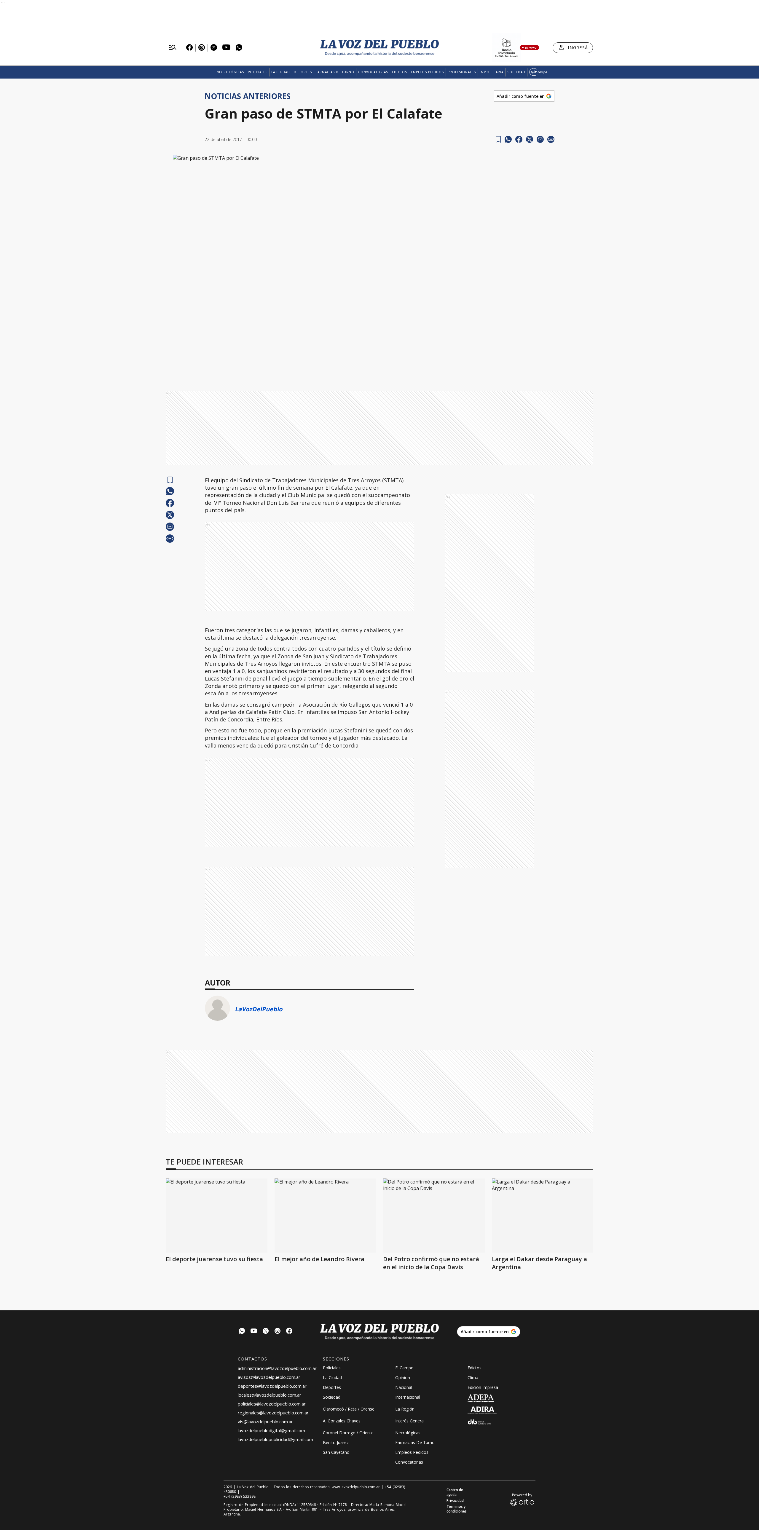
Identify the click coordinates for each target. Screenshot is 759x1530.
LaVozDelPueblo (258, 1009)
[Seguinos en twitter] (265, 1332)
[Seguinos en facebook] (289, 1332)
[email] (540, 139)
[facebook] (518, 139)
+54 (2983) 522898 (240, 1496)
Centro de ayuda (455, 1492)
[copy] (550, 139)
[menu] (172, 47)
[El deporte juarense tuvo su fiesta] (216, 1215)
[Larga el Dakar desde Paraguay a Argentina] (543, 1215)
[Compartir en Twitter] (529, 139)
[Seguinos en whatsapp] (242, 1332)
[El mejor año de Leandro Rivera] (325, 1215)
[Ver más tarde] (498, 139)
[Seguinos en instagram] (277, 1332)
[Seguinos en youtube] (254, 1332)
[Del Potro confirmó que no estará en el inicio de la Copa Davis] (434, 1215)
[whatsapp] (508, 139)
